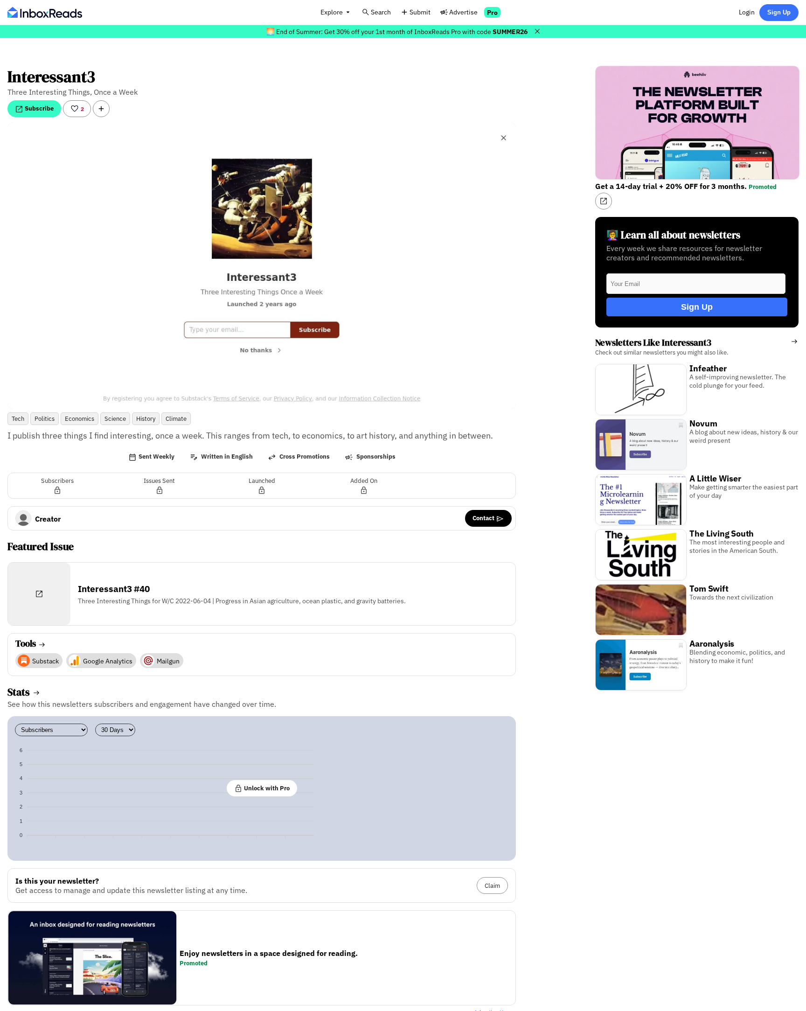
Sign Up (779, 12)
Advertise (463, 11)
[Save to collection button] (101, 108)
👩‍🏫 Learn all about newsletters (673, 235)
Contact (484, 518)
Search (381, 11)
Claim (492, 885)
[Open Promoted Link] (603, 201)
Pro (492, 12)
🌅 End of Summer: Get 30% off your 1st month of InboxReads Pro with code (397, 31)
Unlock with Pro (266, 788)
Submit (420, 11)
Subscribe (38, 108)
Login (747, 11)
